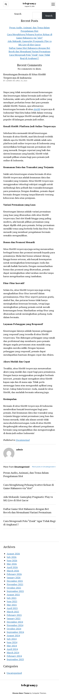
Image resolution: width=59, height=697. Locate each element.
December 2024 (15, 621)
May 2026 (12, 563)
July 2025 (11, 598)
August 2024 (13, 635)
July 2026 (11, 557)
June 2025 (12, 601)
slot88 (37, 109)
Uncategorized (23, 440)
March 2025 (13, 611)
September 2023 (15, 659)
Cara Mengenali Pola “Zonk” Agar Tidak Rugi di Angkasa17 (29, 522)
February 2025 (14, 615)
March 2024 (13, 652)
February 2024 (14, 656)
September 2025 (15, 591)
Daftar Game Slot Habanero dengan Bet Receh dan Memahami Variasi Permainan (27, 510)
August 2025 (13, 594)
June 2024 (12, 642)
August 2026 (13, 553)
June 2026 (12, 560)
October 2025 (14, 587)
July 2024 (11, 638)
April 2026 (12, 567)
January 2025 (13, 618)
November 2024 (15, 625)
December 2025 (15, 580)
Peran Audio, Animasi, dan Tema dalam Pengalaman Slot (26, 474)
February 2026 (14, 574)
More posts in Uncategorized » (44, 467)
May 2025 (12, 604)
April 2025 (12, 608)
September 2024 (15, 632)
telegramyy (29, 3)
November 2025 (15, 584)
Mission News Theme (20, 693)
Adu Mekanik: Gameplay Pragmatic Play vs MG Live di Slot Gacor (28, 498)
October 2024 (14, 628)
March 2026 (13, 570)
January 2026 (13, 577)
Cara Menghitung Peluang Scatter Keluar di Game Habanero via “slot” (28, 486)
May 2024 (12, 645)
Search (17, 13)
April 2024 (12, 649)
